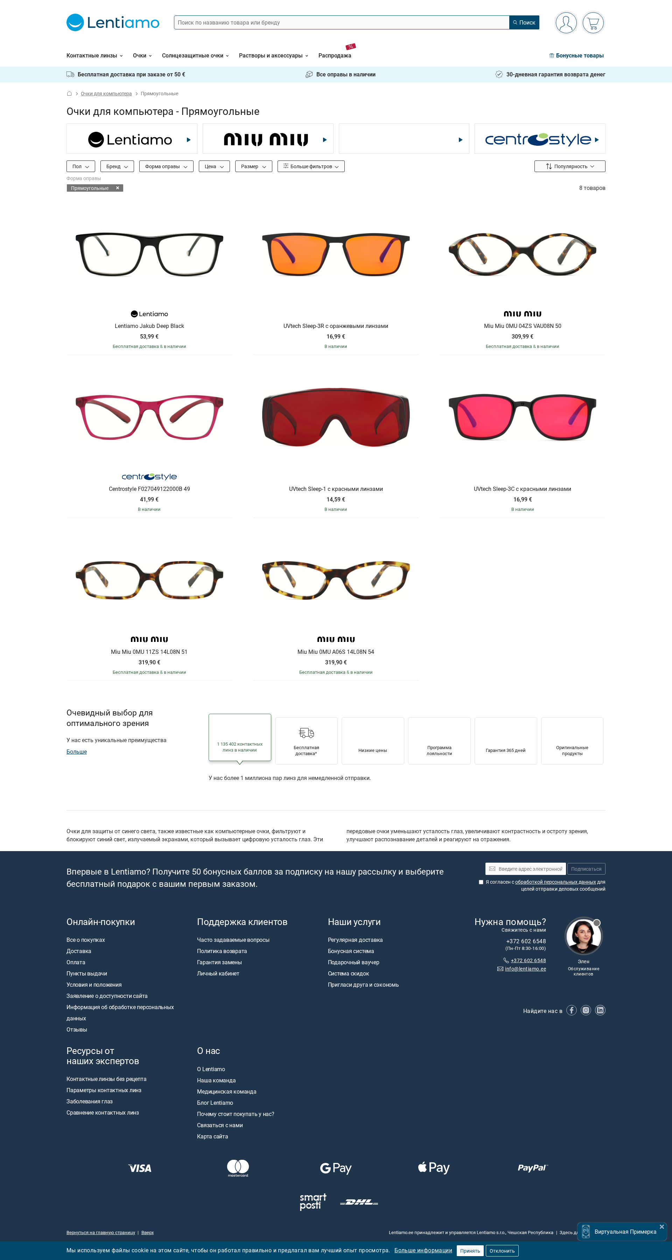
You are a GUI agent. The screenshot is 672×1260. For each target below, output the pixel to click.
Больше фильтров (310, 166)
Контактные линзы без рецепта (106, 1079)
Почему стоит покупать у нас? (235, 1113)
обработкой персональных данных (555, 881)
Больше (76, 751)
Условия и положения (93, 984)
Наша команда (216, 1080)
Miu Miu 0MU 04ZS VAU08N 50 (522, 326)
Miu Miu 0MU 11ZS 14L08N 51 (149, 652)
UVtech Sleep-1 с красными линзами (336, 489)
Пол (77, 166)
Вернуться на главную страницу (100, 1232)
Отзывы (76, 1029)
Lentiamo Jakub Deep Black (149, 326)
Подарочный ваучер (353, 962)
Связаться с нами (220, 1125)
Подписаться (586, 868)
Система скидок (348, 973)
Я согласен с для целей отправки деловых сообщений (546, 885)
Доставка (78, 951)
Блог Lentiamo (215, 1102)
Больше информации (423, 1250)
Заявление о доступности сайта (107, 996)
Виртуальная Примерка (626, 1231)
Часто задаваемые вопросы (233, 940)
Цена (211, 166)
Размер (250, 166)
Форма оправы (163, 166)
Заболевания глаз (89, 1101)
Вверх (147, 1232)
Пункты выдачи (86, 973)
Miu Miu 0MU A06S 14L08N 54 (336, 652)
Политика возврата (222, 951)
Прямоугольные (89, 188)
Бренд (113, 166)
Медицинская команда (226, 1091)
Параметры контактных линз (103, 1090)
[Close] (662, 1225)
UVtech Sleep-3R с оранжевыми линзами (336, 326)
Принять (470, 1250)
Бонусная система (351, 951)
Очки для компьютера (106, 93)
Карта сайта (212, 1136)
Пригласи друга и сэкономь (363, 984)
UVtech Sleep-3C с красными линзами (522, 489)
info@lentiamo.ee (525, 968)
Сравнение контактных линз (102, 1112)
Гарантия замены (219, 962)
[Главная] (69, 93)
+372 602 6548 (528, 960)
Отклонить (502, 1250)
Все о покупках (85, 940)
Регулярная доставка (355, 940)
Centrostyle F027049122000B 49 (149, 489)
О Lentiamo (211, 1069)
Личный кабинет (218, 973)
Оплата (75, 962)
